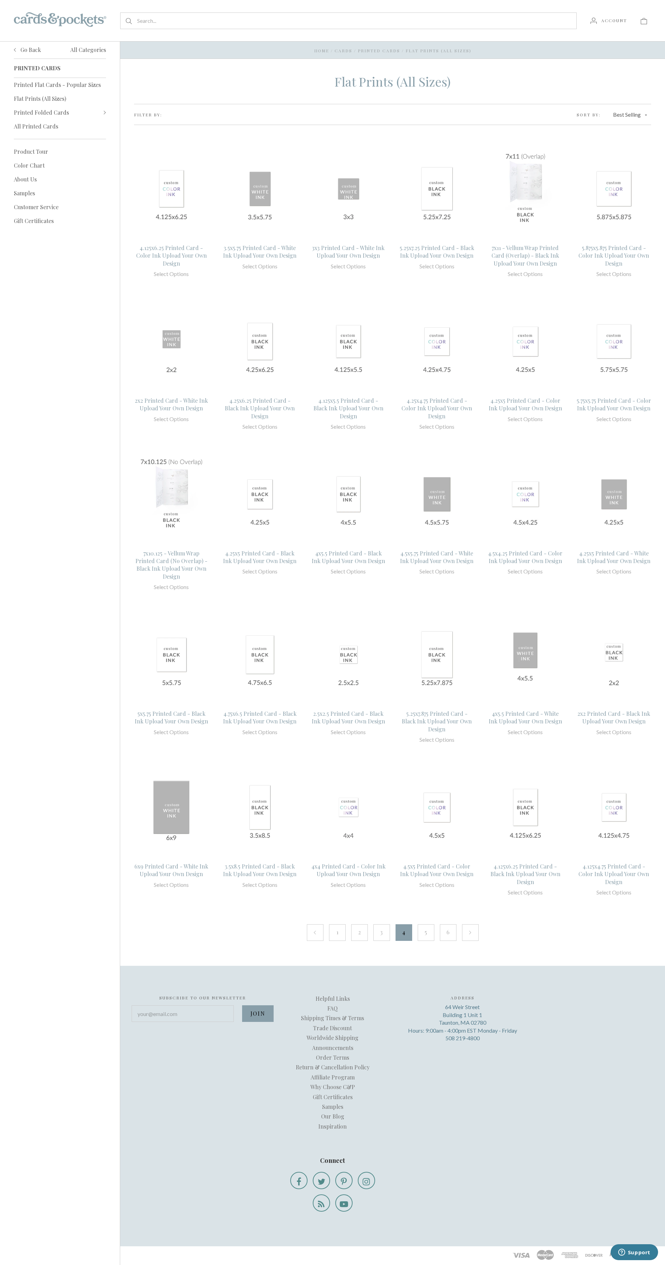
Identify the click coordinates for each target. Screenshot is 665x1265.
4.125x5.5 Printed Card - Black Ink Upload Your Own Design (348, 408)
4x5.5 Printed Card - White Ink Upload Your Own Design (525, 717)
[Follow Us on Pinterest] (344, 1180)
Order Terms (332, 1057)
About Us (25, 179)
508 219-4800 (462, 1038)
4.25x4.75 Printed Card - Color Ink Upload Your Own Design (436, 408)
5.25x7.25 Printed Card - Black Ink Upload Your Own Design (437, 251)
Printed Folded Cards (41, 112)
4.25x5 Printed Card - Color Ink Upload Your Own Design (525, 404)
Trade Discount (332, 1028)
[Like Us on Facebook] (299, 1180)
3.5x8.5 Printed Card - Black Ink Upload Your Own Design (259, 870)
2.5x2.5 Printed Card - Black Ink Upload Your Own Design (348, 717)
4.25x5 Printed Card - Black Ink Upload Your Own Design (259, 557)
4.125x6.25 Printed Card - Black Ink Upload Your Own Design (525, 874)
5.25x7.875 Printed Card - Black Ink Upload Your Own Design (437, 721)
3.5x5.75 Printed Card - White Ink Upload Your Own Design (259, 251)
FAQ (332, 1008)
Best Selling (627, 114)
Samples (24, 193)
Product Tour (31, 151)
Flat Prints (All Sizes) (40, 98)
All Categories (88, 49)
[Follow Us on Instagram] (366, 1180)
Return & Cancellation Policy (333, 1067)
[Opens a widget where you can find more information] (634, 1253)
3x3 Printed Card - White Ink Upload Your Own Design (348, 251)
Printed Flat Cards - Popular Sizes (57, 84)
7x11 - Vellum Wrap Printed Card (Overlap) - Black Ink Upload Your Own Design (525, 255)
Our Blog (332, 1116)
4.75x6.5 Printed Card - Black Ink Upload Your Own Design (259, 717)
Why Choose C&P (332, 1086)
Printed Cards (379, 50)
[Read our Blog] (321, 1203)
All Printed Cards (36, 126)
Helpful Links (333, 998)
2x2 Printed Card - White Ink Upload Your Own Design (171, 404)
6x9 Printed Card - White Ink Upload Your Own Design (171, 870)
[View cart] (644, 20)
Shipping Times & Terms (332, 1018)
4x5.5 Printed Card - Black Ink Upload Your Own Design (348, 557)
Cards (343, 50)
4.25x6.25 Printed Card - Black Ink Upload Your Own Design (260, 408)
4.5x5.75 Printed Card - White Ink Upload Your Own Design (436, 557)
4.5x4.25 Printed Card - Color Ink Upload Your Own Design (525, 557)
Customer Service (36, 207)
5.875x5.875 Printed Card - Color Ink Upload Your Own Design (613, 255)
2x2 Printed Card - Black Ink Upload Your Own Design (613, 717)
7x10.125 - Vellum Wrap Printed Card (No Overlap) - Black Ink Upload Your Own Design (171, 565)
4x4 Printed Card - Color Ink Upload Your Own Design (348, 870)
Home (321, 50)
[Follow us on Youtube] (344, 1203)
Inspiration (332, 1126)
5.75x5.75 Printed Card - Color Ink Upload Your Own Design (614, 404)
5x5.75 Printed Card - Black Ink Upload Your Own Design (171, 717)
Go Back (30, 49)
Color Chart (29, 165)
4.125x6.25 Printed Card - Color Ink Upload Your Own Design (171, 255)
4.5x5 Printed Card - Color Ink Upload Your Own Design (436, 870)
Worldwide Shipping (332, 1037)
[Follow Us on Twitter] (321, 1180)
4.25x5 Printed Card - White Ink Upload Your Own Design (613, 557)
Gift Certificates (34, 220)
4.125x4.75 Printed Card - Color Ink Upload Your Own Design (613, 874)
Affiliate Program (333, 1077)
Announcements (332, 1047)
